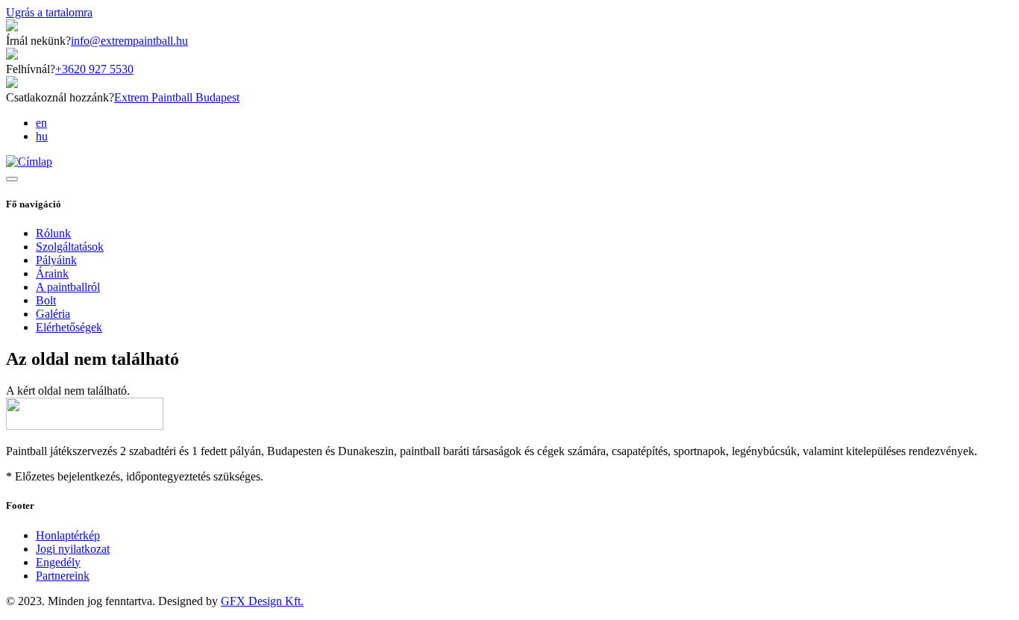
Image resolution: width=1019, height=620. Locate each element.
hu (42, 136)
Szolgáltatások (70, 246)
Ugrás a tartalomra (49, 12)
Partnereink (63, 575)
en (41, 122)
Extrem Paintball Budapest (176, 97)
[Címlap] (29, 161)
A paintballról (68, 287)
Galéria (53, 313)
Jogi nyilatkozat (73, 548)
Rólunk (53, 233)
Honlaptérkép (68, 535)
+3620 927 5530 (94, 69)
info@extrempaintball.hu (129, 40)
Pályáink (56, 260)
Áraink (52, 273)
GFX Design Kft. (262, 601)
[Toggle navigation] (12, 179)
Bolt (46, 300)
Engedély (58, 562)
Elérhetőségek (69, 327)
